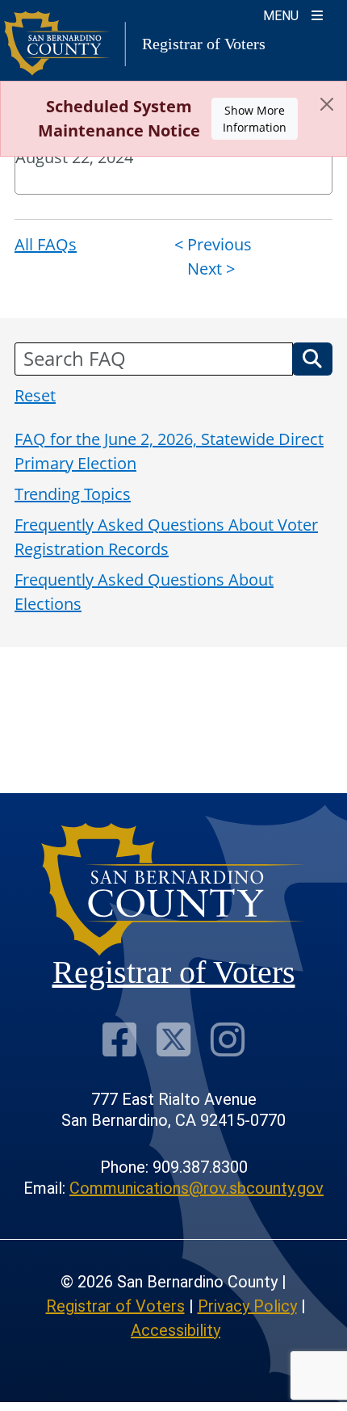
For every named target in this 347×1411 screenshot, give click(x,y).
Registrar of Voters (115, 1306)
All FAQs (46, 244)
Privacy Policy (247, 1306)
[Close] (326, 104)
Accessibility (175, 1330)
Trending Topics (73, 494)
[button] (312, 358)
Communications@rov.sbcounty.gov (196, 1188)
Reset (35, 395)
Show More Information (254, 119)
